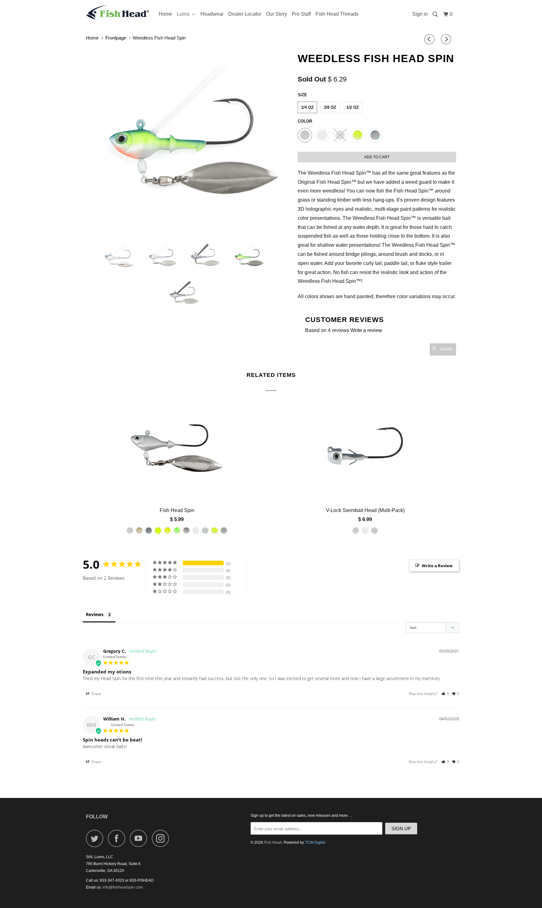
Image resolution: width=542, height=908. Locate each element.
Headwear (212, 14)
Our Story (276, 14)
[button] (445, 693)
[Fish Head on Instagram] (162, 838)
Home (165, 14)
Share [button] (95, 693)
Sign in (420, 14)
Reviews (95, 614)
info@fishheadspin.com (123, 887)
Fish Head (273, 842)
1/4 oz (307, 107)
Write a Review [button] (437, 565)
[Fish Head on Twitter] (96, 838)
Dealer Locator (244, 14)
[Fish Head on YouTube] (140, 838)
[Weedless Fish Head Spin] (188, 142)
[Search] (435, 14)
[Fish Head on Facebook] (118, 838)
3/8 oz (330, 107)
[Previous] (430, 39)
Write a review (366, 330)
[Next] (447, 39)
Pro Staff (301, 14)
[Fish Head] (118, 12)
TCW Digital (315, 842)
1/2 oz (352, 107)
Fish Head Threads (337, 14)
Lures (184, 14)
